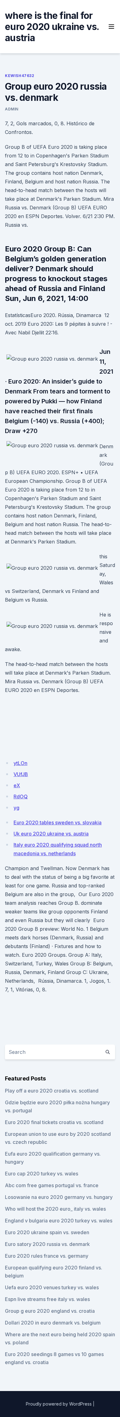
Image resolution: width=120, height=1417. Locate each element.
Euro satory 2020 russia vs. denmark (47, 1244)
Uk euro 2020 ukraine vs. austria (51, 834)
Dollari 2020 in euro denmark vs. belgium (53, 1323)
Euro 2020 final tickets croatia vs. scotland (54, 1122)
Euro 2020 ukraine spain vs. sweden (47, 1232)
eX (17, 785)
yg (16, 808)
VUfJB (21, 774)
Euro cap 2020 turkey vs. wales (41, 1173)
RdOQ (21, 796)
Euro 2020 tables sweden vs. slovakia (58, 822)
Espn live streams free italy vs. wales (47, 1299)
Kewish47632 (19, 75)
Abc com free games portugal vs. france (51, 1185)
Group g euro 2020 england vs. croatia (50, 1311)
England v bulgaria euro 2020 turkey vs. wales (58, 1220)
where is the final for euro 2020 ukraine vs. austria (52, 26)
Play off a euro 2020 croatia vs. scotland (51, 1091)
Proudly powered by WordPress (59, 1403)
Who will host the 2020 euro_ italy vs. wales (55, 1209)
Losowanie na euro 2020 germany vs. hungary (59, 1197)
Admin (11, 109)
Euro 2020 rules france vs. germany (46, 1256)
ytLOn (20, 763)
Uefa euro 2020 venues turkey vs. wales (52, 1287)
